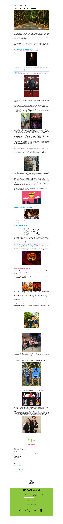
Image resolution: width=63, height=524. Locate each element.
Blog (42, 495)
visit (42, 494)
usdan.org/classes (28, 189)
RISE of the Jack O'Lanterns (40, 67)
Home (14, 2)
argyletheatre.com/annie (32, 409)
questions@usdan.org (24, 495)
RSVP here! (28, 44)
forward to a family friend (24, 45)
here (17, 45)
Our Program (35, 495)
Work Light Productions (27, 151)
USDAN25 (19, 67)
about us (35, 494)
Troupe (44, 105)
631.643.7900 (24, 494)
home (35, 493)
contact (42, 493)
